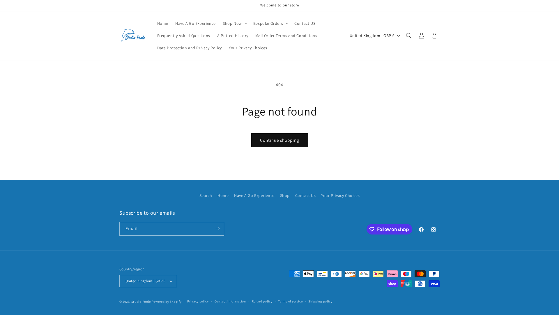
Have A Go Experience (254, 195)
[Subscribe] (217, 229)
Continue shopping (279, 140)
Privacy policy (198, 301)
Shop (285, 195)
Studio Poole (141, 302)
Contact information (230, 301)
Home (223, 195)
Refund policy (262, 301)
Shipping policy (320, 301)
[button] (234, 23)
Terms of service (290, 301)
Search (205, 195)
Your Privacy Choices (340, 195)
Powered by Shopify (167, 302)
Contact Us (305, 195)
